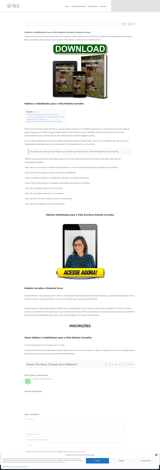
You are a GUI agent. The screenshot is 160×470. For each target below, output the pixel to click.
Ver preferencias (146, 460)
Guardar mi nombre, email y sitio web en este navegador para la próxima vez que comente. (55, 451)
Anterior (123, 24)
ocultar (36, 112)
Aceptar (97, 460)
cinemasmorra (42, 375)
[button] (156, 455)
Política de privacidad (9, 466)
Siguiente (131, 24)
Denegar (121, 460)
